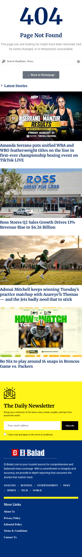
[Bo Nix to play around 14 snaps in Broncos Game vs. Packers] (41, 332)
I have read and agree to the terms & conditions (30, 434)
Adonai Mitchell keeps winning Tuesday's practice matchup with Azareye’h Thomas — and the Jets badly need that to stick (39, 294)
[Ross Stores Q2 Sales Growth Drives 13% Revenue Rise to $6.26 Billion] (41, 193)
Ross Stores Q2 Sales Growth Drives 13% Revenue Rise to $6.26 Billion (37, 225)
